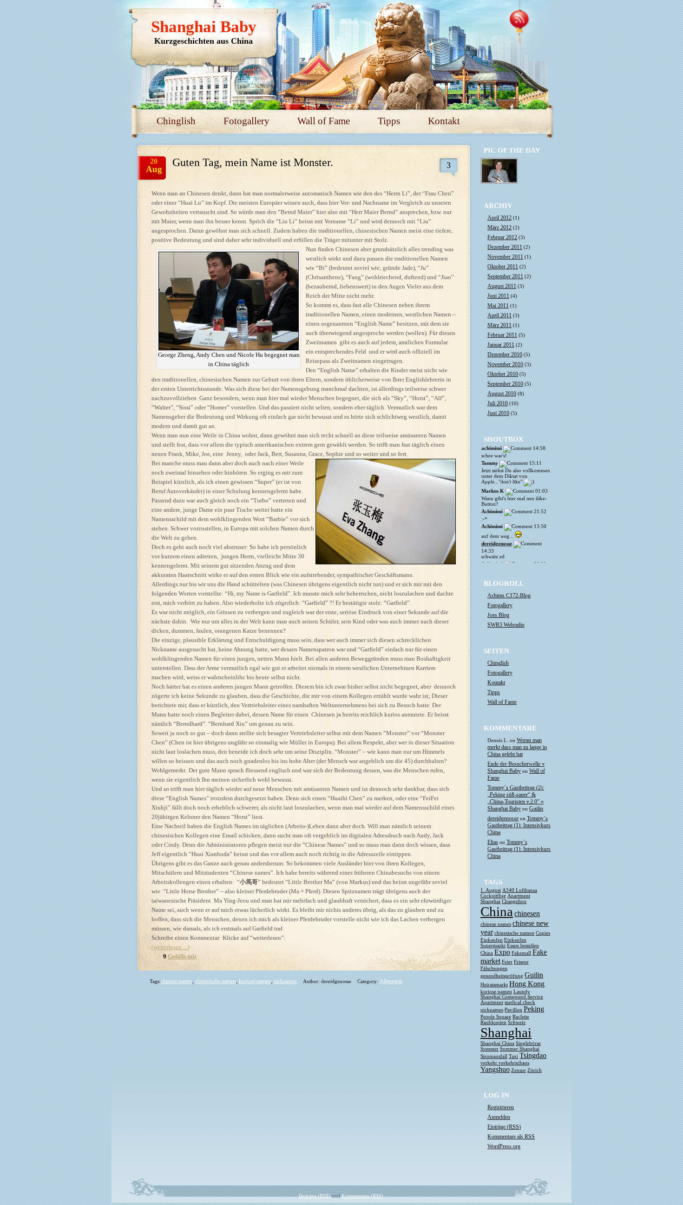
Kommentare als (511, 1136)
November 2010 (505, 364)
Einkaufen (491, 940)
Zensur (518, 1070)
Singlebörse (528, 1043)
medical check (520, 1002)
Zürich (534, 1070)
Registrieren (500, 1107)
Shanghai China (497, 1043)
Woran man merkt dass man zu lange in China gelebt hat (517, 747)
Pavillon (513, 1009)
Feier (507, 961)
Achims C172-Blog (509, 595)
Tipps (389, 121)
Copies (543, 933)
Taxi (513, 1056)
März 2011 (499, 325)
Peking (534, 1009)
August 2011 (501, 286)
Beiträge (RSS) (314, 1195)
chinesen (527, 914)
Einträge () (504, 1127)
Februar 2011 (502, 335)
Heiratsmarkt (494, 984)
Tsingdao (532, 1055)
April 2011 (499, 315)
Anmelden (498, 1117)
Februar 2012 (502, 237)
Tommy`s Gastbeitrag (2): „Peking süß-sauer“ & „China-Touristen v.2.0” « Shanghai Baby (515, 798)
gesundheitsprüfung (501, 975)
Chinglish (176, 121)
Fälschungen (493, 968)
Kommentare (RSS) (362, 1195)
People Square (495, 1016)
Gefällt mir (182, 956)
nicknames (285, 981)
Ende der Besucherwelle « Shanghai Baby (516, 767)
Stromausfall (493, 1056)
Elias (492, 842)
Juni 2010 (498, 413)
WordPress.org (503, 1146)
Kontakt (444, 121)
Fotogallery (246, 121)
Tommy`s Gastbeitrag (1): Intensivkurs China (519, 825)
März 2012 (499, 227)
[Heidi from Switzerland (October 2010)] (499, 183)
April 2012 (499, 217)
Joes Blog (498, 615)
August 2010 (501, 393)
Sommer (489, 1048)
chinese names (176, 981)
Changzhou (514, 901)
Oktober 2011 (502, 266)
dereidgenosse (496, 543)
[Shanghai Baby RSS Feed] (520, 18)
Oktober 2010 (502, 374)
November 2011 (505, 257)
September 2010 (505, 384)
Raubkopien (493, 1022)
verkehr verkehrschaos (504, 1062)
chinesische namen (215, 981)
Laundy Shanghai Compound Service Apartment (511, 997)
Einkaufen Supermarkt (503, 942)
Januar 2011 (500, 344)
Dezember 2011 (504, 247)
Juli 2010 (497, 403)
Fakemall (521, 953)
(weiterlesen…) (170, 947)
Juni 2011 (498, 296)
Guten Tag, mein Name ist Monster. (252, 162)
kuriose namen (255, 981)
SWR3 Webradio (506, 625)
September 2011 (505, 276)
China (496, 911)
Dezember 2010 (504, 354)
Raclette (520, 1016)
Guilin (536, 808)
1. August (490, 890)
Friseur (521, 961)
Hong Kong (527, 984)
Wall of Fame (323, 121)
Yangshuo (495, 1069)
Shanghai (506, 1032)
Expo (502, 952)
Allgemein (391, 981)
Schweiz (516, 1022)
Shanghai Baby (203, 27)
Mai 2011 (498, 305)
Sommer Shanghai (519, 1048)
